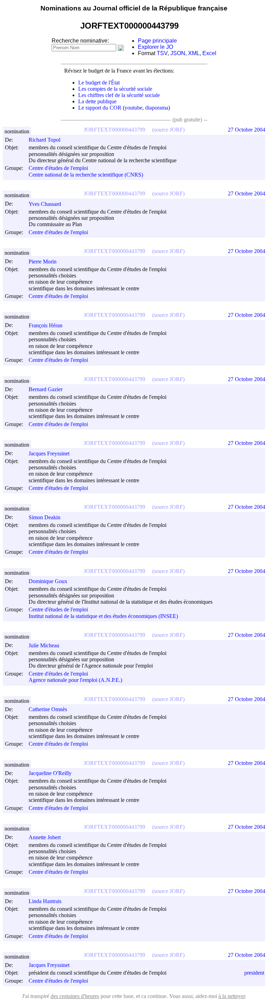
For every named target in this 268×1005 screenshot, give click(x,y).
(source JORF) (168, 130)
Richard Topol (44, 140)
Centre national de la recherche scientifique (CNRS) (86, 175)
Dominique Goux (48, 581)
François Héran (45, 325)
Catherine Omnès (48, 709)
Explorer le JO (155, 47)
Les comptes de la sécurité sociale (115, 89)
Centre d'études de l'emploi (58, 168)
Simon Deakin (44, 517)
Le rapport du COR (99, 108)
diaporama (156, 108)
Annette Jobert (45, 837)
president (254, 973)
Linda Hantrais (45, 901)
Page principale (157, 41)
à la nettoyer (231, 996)
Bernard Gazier (45, 389)
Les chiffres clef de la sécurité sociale (119, 95)
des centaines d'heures (75, 996)
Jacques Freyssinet (49, 453)
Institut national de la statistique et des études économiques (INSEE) (103, 616)
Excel (209, 53)
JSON (177, 53)
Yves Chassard (45, 204)
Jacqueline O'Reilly (50, 773)
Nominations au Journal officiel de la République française (134, 8)
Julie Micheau (44, 645)
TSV (162, 53)
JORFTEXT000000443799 (114, 130)
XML (194, 53)
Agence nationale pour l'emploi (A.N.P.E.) (75, 680)
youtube (133, 108)
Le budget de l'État (99, 82)
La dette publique (97, 101)
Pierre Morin (43, 262)
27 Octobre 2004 (246, 130)
